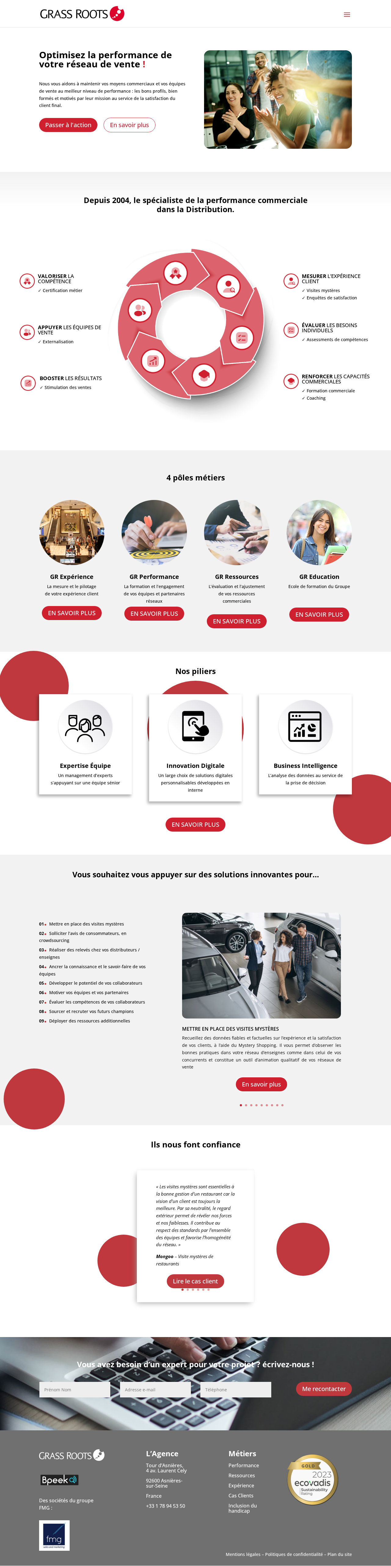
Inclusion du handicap (242, 1508)
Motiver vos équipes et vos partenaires (84, 992)
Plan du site (339, 1554)
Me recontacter (324, 1389)
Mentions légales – (245, 1554)
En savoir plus (129, 125)
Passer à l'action (68, 125)
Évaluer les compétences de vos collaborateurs (92, 1002)
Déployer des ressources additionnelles (84, 1021)
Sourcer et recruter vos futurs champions (86, 1011)
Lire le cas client (195, 1281)
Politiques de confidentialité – (295, 1554)
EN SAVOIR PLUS (72, 613)
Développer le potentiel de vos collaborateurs (90, 983)
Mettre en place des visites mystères (230, 1029)
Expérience (241, 1485)
